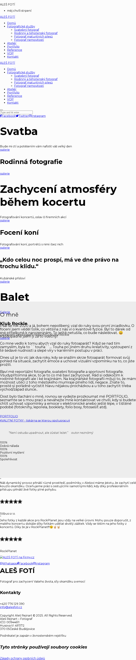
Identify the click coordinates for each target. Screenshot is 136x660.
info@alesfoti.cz (11, 607)
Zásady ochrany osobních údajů (22, 658)
